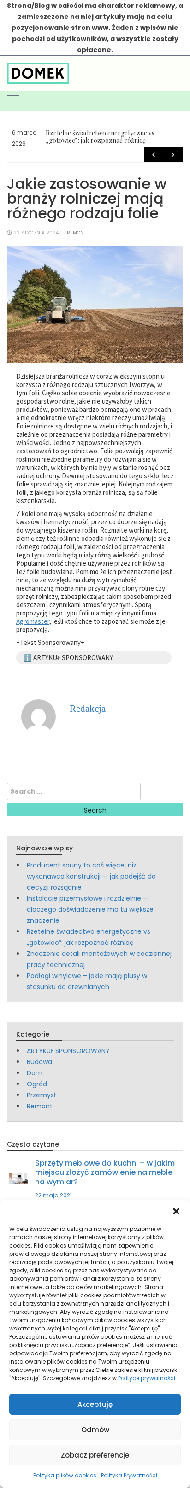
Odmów (95, 1430)
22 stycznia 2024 (36, 232)
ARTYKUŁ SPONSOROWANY (68, 1050)
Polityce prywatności (146, 1378)
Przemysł (41, 1095)
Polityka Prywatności (129, 1475)
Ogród (37, 1084)
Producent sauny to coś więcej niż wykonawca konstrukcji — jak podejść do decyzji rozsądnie (91, 876)
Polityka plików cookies (64, 1475)
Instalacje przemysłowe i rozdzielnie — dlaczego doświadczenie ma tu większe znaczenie (90, 909)
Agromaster (32, 621)
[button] (176, 1211)
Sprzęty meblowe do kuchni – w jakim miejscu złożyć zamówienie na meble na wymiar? (105, 1172)
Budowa (39, 1061)
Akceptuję (95, 1404)
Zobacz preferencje (95, 1455)
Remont (76, 232)
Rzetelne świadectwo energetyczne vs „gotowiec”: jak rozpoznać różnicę (100, 137)
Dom (34, 1073)
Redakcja (88, 708)
